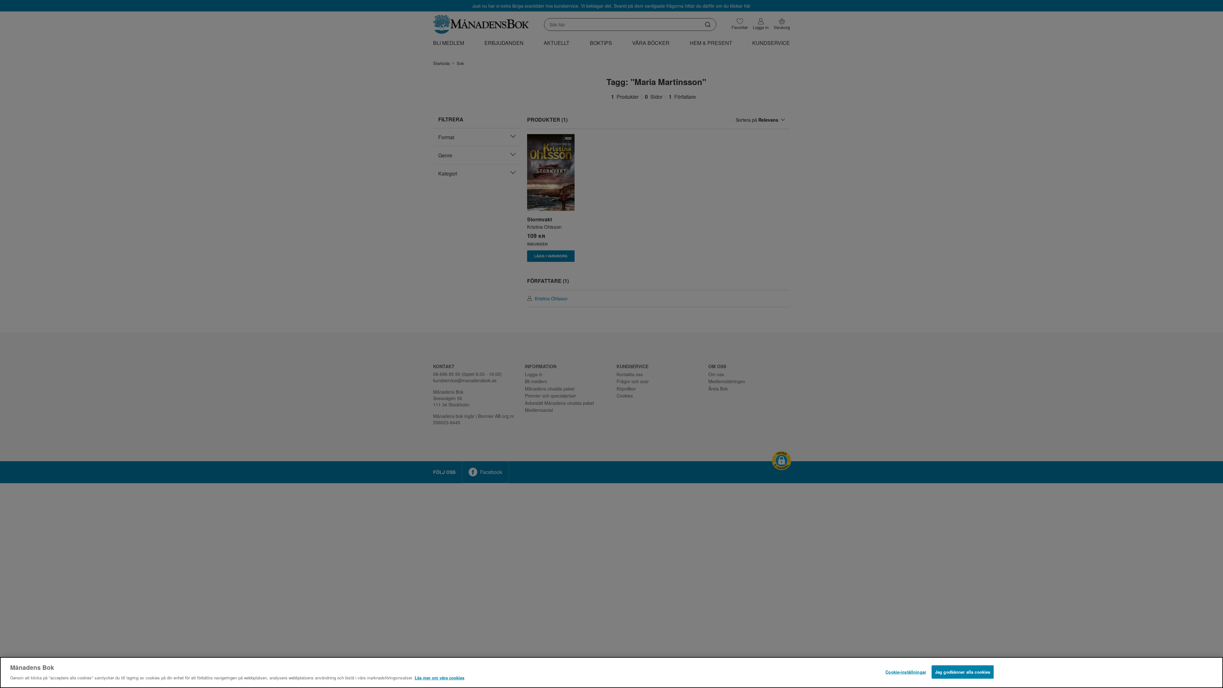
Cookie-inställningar (905, 672)
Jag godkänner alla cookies (962, 672)
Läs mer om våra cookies (439, 677)
